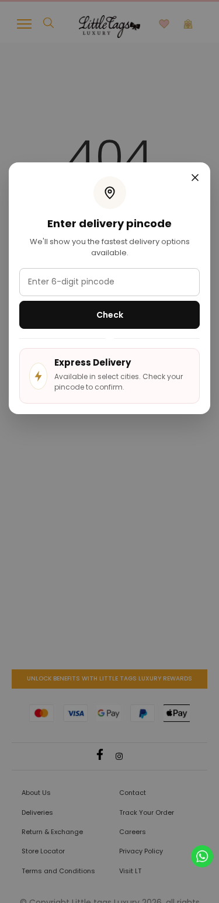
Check (109, 315)
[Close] (195, 179)
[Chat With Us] (202, 855)
